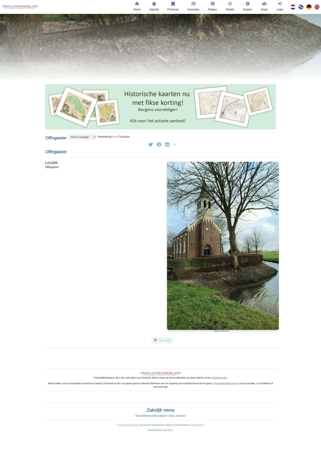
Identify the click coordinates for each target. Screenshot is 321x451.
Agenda (154, 9)
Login (280, 9)
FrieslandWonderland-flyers (225, 383)
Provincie (173, 9)
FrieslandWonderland (129, 425)
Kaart (264, 9)
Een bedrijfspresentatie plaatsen (151, 415)
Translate (124, 136)
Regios (212, 9)
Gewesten (193, 9)
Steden (230, 9)
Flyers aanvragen (177, 415)
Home (137, 9)
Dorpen (247, 9)
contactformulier (219, 377)
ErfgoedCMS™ (197, 425)
